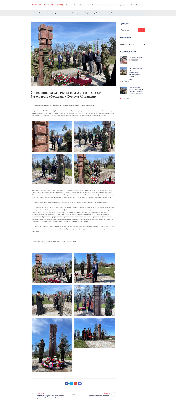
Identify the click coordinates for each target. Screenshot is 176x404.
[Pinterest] (75, 383)
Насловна (69, 5)
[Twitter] (71, 383)
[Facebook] (67, 383)
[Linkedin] (80, 383)
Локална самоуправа (81, 5)
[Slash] (73, 394)
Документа (124, 5)
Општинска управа (98, 5)
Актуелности (44, 13)
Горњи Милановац (137, 5)
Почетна (34, 13)
